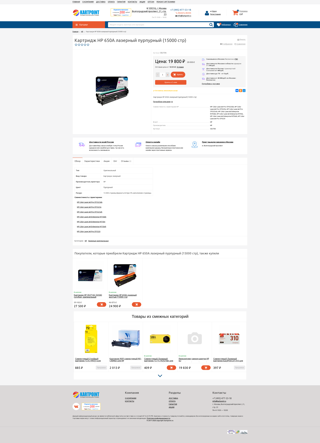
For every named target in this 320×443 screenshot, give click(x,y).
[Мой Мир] (244, 90)
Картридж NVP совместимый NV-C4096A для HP (126, 360)
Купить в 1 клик (171, 82)
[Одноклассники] (240, 90)
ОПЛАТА (111, 2)
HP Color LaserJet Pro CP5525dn (89, 202)
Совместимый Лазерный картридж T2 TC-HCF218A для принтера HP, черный (158, 361)
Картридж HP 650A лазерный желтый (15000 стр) (123, 296)
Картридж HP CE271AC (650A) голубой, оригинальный (88, 296)
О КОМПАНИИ (88, 2)
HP (86, 241)
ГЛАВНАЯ (76, 2)
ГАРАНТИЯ (121, 2)
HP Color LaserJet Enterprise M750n (91, 222)
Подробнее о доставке (211, 84)
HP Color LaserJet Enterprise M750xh (91, 227)
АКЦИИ (142, 2)
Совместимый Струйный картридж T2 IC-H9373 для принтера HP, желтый (88, 361)
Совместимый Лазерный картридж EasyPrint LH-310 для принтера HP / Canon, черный (228, 361)
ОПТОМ (151, 2)
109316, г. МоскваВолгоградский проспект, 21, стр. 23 (149, 11)
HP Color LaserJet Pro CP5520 (88, 232)
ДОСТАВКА (100, 2)
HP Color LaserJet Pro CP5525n (89, 207)
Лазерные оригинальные (98, 241)
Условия (180, 67)
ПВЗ (236, 59)
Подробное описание (162, 102)
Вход (214, 11)
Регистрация (215, 14)
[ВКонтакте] (237, 90)
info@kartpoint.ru (184, 16)
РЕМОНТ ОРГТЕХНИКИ (166, 2)
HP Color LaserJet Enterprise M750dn (91, 217)
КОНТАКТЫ (132, 2)
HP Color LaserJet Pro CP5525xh (89, 212)
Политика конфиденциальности (158, 418)
